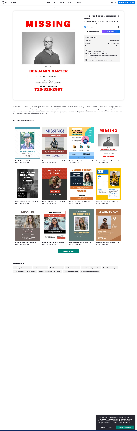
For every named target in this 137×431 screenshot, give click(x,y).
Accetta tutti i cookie (125, 427)
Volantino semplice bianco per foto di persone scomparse (27, 201)
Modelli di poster (30, 7)
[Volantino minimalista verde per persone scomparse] (81, 225)
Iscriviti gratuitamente (126, 2)
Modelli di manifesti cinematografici (90, 271)
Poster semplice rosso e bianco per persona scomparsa (54, 160)
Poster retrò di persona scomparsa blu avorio (108, 160)
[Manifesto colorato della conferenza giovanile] (81, 143)
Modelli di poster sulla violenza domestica (50, 271)
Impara (70, 2)
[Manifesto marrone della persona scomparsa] (108, 225)
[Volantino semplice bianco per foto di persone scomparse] (27, 184)
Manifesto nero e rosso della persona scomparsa (54, 242)
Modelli (61, 2)
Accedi (113, 2)
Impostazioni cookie (106, 427)
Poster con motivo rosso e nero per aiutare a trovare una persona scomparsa (54, 201)
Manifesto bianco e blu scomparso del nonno (27, 160)
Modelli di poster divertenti (71, 271)
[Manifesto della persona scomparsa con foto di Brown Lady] (27, 225)
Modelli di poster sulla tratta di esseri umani (25, 271)
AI (54, 2)
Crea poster (20, 7)
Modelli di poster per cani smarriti (22, 268)
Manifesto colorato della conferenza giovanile (81, 160)
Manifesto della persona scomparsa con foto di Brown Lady (27, 242)
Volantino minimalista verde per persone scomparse (81, 242)
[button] (93, 31)
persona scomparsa (40, 7)
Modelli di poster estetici (72, 268)
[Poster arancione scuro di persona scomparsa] (81, 184)
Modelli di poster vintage (56, 268)
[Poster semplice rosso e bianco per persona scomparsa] (54, 143)
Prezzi (79, 2)
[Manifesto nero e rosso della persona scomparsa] (54, 225)
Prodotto (47, 2)
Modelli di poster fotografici (110, 268)
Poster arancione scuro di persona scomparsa (81, 201)
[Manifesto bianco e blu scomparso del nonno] (27, 143)
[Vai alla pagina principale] (9, 2)
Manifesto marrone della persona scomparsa (108, 242)
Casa (14, 7)
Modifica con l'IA (112, 31)
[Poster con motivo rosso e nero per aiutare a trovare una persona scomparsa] (54, 184)
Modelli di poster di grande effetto (91, 268)
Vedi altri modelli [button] (68, 251)
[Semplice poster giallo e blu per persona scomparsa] (108, 184)
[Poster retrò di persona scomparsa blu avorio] (108, 143)
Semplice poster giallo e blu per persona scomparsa (108, 201)
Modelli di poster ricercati (40, 268)
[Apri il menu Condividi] (118, 27)
